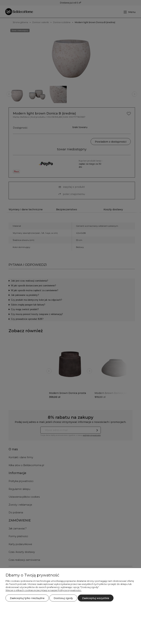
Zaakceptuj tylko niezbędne (27, 598)
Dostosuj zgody (63, 598)
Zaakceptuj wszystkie (95, 598)
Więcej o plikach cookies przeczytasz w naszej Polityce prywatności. (44, 590)
